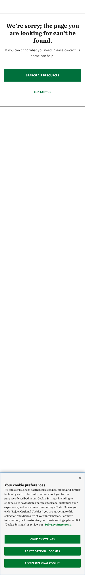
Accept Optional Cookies (42, 563)
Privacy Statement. (58, 524)
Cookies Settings (42, 539)
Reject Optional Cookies (42, 551)
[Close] (80, 478)
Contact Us (42, 92)
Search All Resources (42, 75)
